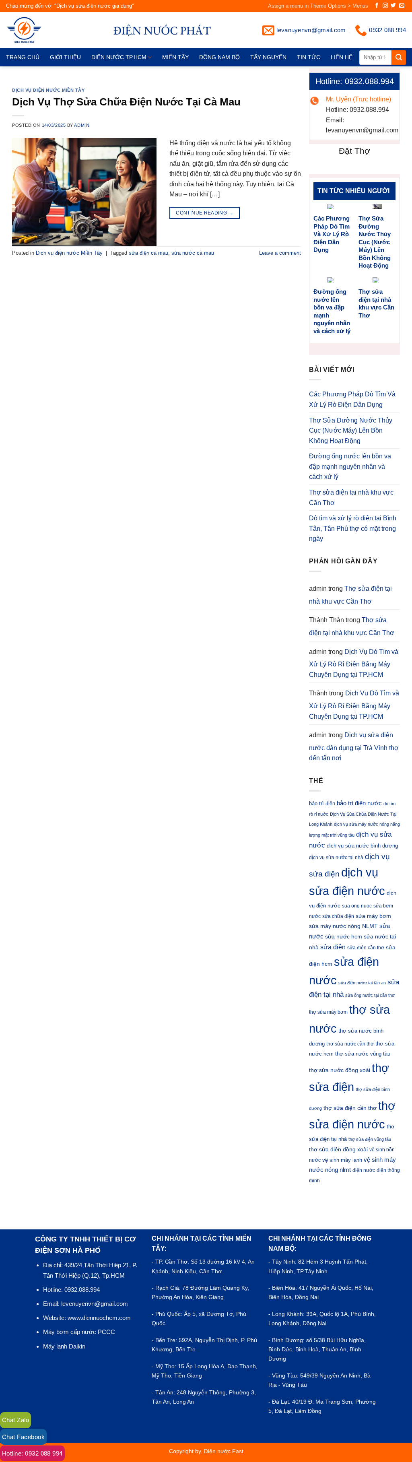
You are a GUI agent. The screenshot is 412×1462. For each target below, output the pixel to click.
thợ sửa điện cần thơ (350, 1108)
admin (81, 125)
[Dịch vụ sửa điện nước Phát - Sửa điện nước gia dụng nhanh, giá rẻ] (37, 30)
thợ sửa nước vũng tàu (362, 1054)
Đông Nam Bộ (219, 57)
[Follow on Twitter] (393, 6)
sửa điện (333, 947)
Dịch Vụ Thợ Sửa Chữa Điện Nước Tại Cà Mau (126, 101)
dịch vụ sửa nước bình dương (362, 846)
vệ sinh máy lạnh (342, 1160)
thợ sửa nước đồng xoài (339, 1070)
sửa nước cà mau (192, 253)
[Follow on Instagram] (385, 6)
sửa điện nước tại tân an (362, 982)
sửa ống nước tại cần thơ (370, 995)
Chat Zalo (15, 1420)
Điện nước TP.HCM (118, 57)
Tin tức (308, 57)
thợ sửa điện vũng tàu (369, 1139)
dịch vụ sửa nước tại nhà (336, 857)
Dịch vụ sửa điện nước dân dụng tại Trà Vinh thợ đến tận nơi (354, 746)
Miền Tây (175, 57)
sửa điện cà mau (148, 253)
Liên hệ (341, 57)
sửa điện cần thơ (365, 948)
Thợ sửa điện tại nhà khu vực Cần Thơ (376, 303)
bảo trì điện (322, 803)
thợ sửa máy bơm (328, 1012)
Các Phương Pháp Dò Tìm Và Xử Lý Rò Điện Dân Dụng (331, 234)
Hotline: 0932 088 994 (32, 1453)
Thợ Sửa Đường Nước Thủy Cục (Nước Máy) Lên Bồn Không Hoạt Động (374, 242)
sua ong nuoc (357, 906)
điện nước (363, 1170)
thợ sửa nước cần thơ (350, 1044)
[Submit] (398, 57)
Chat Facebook (23, 1436)
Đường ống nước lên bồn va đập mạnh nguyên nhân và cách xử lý (331, 311)
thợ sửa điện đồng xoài (338, 1149)
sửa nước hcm (343, 937)
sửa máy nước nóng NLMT (343, 926)
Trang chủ (22, 57)
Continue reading (204, 213)
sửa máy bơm (373, 916)
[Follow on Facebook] (376, 6)
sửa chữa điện (338, 916)
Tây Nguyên (268, 57)
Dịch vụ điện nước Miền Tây (48, 90)
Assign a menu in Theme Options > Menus (318, 6)
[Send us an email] (401, 6)
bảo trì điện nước (359, 803)
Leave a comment (280, 253)
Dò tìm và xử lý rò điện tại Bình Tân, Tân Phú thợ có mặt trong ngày (352, 528)
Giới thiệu (65, 57)
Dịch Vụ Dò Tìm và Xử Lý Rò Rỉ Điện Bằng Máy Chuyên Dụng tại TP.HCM (353, 663)
